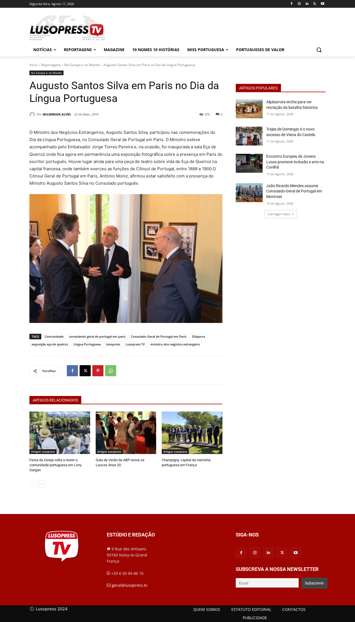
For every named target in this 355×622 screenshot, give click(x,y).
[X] (314, 4)
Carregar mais (279, 214)
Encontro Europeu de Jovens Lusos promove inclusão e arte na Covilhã (295, 161)
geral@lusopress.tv (129, 585)
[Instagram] (299, 4)
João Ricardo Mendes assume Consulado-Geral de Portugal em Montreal (294, 191)
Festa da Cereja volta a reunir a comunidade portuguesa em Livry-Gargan (55, 465)
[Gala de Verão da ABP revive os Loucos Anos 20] (126, 433)
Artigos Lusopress (43, 451)
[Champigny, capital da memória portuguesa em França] (192, 433)
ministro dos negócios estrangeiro (175, 344)
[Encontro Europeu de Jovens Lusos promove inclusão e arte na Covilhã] (249, 163)
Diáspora (198, 336)
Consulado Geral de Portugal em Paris (158, 336)
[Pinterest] (97, 370)
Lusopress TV (135, 344)
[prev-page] (32, 483)
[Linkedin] (307, 4)
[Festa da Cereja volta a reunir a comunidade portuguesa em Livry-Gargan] (59, 433)
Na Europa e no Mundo (82, 64)
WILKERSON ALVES (57, 114)
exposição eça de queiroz (50, 344)
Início (33, 64)
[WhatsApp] (110, 370)
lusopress (113, 344)
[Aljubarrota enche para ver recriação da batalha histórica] (249, 108)
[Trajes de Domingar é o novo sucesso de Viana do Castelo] (249, 136)
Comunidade (54, 336)
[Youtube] (322, 4)
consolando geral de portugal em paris (97, 336)
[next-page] (41, 483)
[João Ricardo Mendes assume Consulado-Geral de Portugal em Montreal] (249, 192)
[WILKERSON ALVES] (33, 114)
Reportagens (51, 64)
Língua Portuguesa (87, 344)
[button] (319, 49)
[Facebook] (291, 4)
